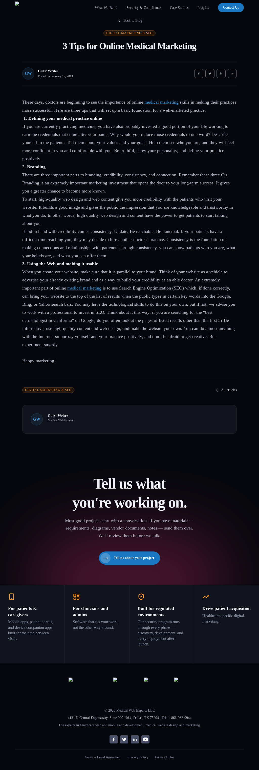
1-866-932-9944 (179, 718)
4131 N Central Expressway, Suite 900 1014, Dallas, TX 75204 (113, 718)
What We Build (106, 8)
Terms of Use (164, 757)
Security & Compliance (143, 8)
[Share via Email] (232, 73)
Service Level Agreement (103, 757)
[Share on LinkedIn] (221, 73)
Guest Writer (48, 71)
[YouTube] (145, 739)
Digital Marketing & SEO (129, 33)
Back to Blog (132, 20)
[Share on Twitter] (209, 73)
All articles (229, 390)
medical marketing (161, 102)
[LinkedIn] (135, 739)
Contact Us (231, 7)
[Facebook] (114, 739)
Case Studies (179, 8)
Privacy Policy (137, 757)
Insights (203, 8)
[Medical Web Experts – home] (26, 8)
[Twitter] (124, 739)
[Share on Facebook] (198, 73)
